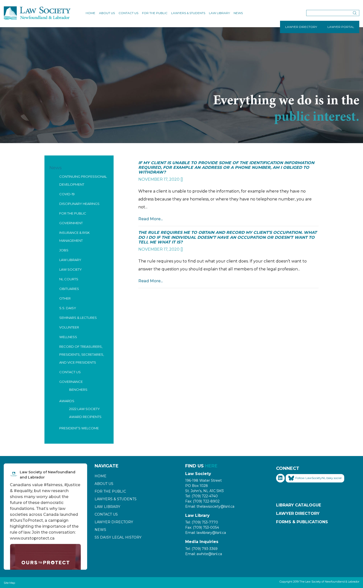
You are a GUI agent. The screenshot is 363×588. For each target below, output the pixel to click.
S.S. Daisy (67, 308)
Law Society (70, 269)
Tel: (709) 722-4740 (201, 496)
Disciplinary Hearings (79, 204)
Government (71, 223)
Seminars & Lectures (78, 318)
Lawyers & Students (188, 13)
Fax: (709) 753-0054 (202, 527)
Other (65, 298)
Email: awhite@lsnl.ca (203, 554)
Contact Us (128, 13)
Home (90, 13)
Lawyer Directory (114, 522)
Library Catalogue (298, 505)
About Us (107, 13)
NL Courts (68, 279)
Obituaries (69, 289)
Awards (66, 401)
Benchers (78, 390)
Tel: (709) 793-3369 (201, 548)
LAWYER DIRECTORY (301, 27)
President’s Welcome (79, 428)
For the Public (154, 13)
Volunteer (69, 327)
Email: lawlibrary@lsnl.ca (205, 532)
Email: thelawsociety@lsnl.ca (209, 506)
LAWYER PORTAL (340, 27)
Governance (71, 382)
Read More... (150, 219)
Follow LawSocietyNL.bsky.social (318, 478)
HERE (211, 466)
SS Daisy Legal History (118, 537)
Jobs (63, 250)
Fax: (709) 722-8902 (202, 501)
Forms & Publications (302, 522)
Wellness (68, 337)
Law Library (219, 13)
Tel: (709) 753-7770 (201, 522)
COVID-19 (67, 194)
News (238, 13)
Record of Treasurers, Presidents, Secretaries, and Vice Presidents (81, 354)
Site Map (9, 583)
